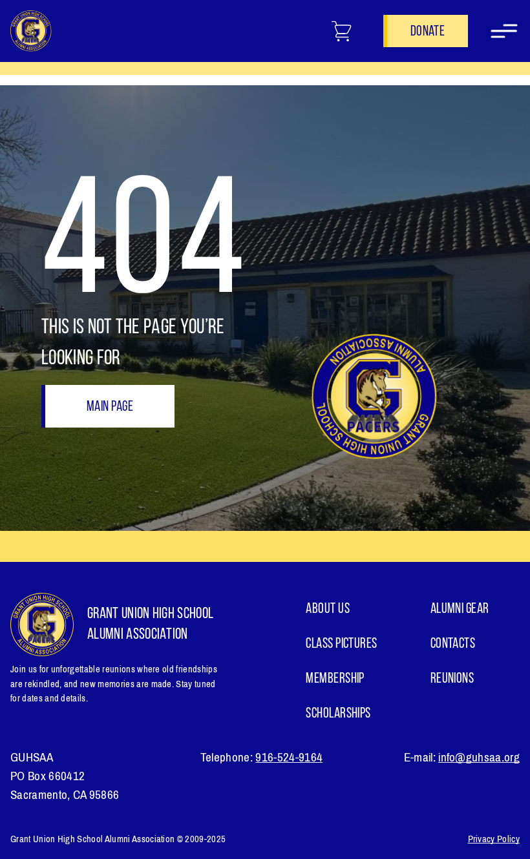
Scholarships (338, 714)
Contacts (453, 644)
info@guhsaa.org (479, 757)
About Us (328, 609)
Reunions (452, 679)
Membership (335, 679)
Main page (110, 407)
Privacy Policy (494, 839)
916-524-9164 (289, 757)
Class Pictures (341, 644)
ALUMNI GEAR (459, 609)
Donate (427, 32)
